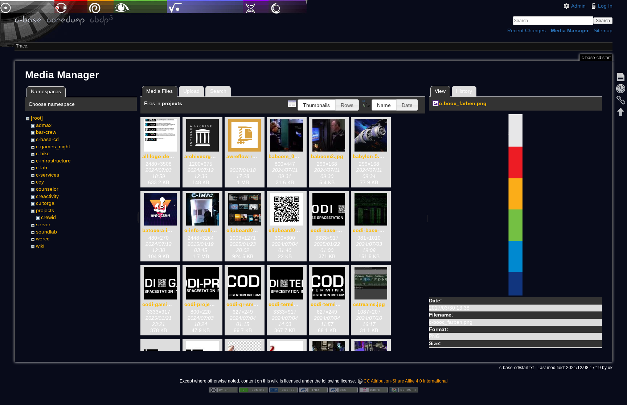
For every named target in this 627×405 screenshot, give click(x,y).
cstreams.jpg (369, 304)
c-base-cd (47, 139)
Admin (578, 6)
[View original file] (515, 204)
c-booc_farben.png (463, 103)
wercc (42, 238)
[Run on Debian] (373, 389)
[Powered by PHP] (283, 389)
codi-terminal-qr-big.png (299, 304)
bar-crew (46, 132)
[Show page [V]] (621, 77)
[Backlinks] (621, 100)
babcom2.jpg (327, 156)
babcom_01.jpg (288, 156)
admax (44, 125)
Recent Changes (526, 30)
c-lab (41, 167)
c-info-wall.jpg (202, 230)
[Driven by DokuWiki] (403, 389)
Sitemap (603, 30)
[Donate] (253, 389)
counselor (47, 189)
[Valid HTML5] (313, 389)
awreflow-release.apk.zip (256, 156)
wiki (40, 246)
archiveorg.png (203, 156)
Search (603, 20)
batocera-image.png (167, 230)
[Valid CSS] (343, 389)
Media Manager (570, 30)
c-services (47, 175)
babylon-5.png (371, 156)
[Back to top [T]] (621, 111)
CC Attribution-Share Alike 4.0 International (406, 381)
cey (40, 182)
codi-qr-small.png (248, 304)
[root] (37, 118)
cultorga (45, 203)
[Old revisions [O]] (621, 88)
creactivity (47, 196)
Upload (191, 91)
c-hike (43, 153)
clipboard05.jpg (288, 230)
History (464, 91)
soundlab (46, 232)
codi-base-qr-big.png (337, 230)
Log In (605, 6)
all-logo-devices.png (167, 156)
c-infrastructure (53, 161)
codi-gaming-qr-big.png (171, 304)
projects (45, 210)
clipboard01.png (246, 230)
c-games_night (53, 146)
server (43, 224)
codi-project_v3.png (209, 304)
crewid (48, 217)
